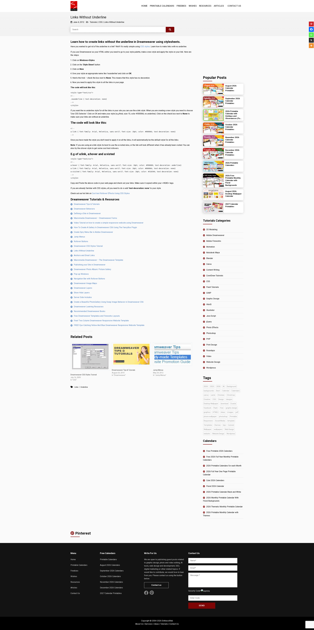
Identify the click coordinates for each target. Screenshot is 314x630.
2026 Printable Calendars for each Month (223, 466)
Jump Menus (79, 237)
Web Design (229, 429)
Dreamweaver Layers (83, 288)
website (207, 434)
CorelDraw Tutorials (214, 275)
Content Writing (212, 270)
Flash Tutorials (212, 287)
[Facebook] (311, 29)
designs (229, 399)
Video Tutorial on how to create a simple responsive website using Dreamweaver (108, 223)
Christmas (231, 395)
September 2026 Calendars (112, 571)
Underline (84, 387)
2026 (218, 386)
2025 (212, 386)
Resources (205, 6)
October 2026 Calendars (110, 576)
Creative (207, 399)
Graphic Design (212, 298)
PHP (208, 339)
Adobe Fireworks (213, 241)
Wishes (193, 6)
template (231, 421)
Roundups (210, 350)
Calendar (225, 391)
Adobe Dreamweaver (215, 235)
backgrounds (209, 391)
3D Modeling (211, 229)
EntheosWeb (167, 621)
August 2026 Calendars (110, 565)
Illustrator (210, 310)
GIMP (208, 293)
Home (144, 6)
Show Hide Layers (82, 292)
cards (213, 395)
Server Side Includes (83, 297)
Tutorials (93, 22)
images (230, 412)
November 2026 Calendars (111, 582)
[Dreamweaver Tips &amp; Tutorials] (131, 354)
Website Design (213, 362)
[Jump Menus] (172, 354)
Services (148, 624)
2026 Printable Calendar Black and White (223, 492)
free (221, 408)
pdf (237, 412)
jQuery (209, 322)
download (224, 404)
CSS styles (145, 46)
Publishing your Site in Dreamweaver (89, 265)
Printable (233, 416)
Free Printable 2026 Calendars (219, 451)
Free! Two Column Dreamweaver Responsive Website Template (101, 320)
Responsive (208, 421)
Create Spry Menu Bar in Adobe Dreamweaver (93, 232)
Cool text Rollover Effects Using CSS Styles (111, 193)
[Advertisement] (223, 55)
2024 (206, 386)
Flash (216, 408)
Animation (210, 247)
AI (223, 386)
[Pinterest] (311, 24)
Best (218, 391)
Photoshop (211, 333)
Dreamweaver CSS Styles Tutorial (88, 246)
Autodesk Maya (213, 252)
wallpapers (218, 429)
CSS (100, 22)
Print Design (211, 345)
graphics (207, 412)
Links (76, 387)
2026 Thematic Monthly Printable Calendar (224, 506)
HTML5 (215, 412)
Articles (219, 6)
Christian (221, 395)
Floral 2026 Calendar (215, 486)
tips (224, 425)
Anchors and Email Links (84, 255)
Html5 (208, 304)
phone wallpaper (210, 416)
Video (208, 356)
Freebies (181, 6)
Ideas (156, 624)
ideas (223, 412)
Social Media (220, 421)
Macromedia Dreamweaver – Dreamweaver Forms (95, 218)
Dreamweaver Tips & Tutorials (87, 204)
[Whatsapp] (311, 34)
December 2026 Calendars (111, 587)
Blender (209, 258)
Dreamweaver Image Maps (85, 283)
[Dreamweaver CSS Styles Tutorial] (90, 356)
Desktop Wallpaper (211, 404)
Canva (208, 264)
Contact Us (234, 6)
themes (218, 425)
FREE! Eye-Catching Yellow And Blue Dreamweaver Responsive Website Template (109, 325)
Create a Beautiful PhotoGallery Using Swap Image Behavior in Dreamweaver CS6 (109, 302)
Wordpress (211, 368)
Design (221, 399)
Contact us (156, 585)
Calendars (236, 391)
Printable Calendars (162, 6)
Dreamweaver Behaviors (84, 209)
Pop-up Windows (81, 274)
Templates (208, 425)
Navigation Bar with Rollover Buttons (89, 278)
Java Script (211, 316)
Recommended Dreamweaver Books (89, 311)
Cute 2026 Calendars (215, 480)
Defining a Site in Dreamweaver (87, 213)
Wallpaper (207, 429)
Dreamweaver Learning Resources (88, 306)
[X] (311, 40)
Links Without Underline (114, 22)
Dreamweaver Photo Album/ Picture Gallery (92, 269)
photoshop (223, 416)
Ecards (233, 404)
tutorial (231, 425)
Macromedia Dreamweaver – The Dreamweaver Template (98, 260)
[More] (311, 45)
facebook (207, 408)
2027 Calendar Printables (111, 593)
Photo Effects (212, 327)
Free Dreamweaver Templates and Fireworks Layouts (97, 316)
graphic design (231, 408)
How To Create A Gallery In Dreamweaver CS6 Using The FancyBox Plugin (105, 227)
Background (231, 386)
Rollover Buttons (81, 241)
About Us (139, 624)
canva (206, 395)
